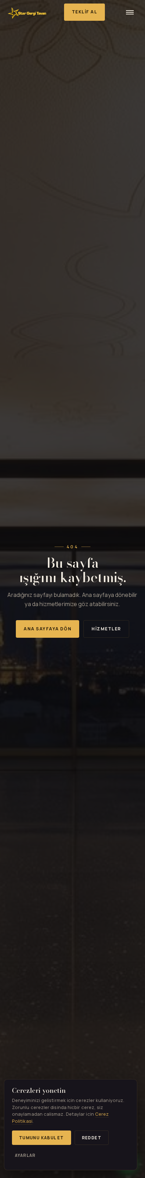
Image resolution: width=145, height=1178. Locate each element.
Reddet (91, 1137)
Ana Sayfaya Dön (47, 629)
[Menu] (130, 12)
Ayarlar (25, 1155)
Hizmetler (106, 629)
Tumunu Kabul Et (41, 1137)
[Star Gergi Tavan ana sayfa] (27, 12)
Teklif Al (84, 12)
